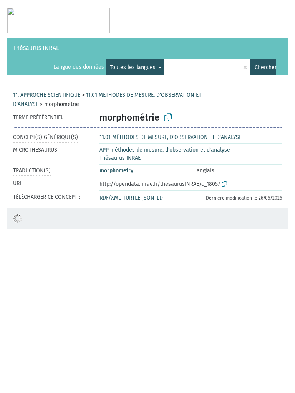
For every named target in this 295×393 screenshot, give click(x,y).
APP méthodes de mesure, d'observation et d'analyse (164, 150)
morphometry (116, 170)
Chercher (265, 67)
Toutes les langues (133, 67)
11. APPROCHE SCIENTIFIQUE (46, 95)
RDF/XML (110, 198)
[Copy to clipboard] (168, 117)
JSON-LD (152, 198)
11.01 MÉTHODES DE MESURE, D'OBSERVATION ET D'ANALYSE (170, 137)
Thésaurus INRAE (36, 47)
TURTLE (131, 198)
